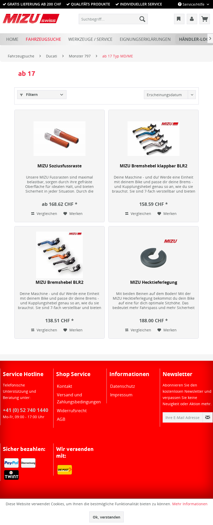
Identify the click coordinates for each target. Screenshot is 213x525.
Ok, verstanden (106, 517)
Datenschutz (122, 386)
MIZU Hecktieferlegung (153, 282)
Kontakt (64, 386)
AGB (61, 419)
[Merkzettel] (179, 19)
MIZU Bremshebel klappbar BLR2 (153, 166)
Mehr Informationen (190, 503)
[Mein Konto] (192, 19)
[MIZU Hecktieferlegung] (153, 255)
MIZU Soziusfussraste (59, 166)
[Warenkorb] (204, 19)
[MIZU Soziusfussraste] (59, 138)
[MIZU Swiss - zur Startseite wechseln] (31, 20)
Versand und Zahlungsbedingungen (79, 398)
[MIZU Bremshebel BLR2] (59, 255)
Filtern (31, 94)
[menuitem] (113, 19)
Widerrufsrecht (72, 411)
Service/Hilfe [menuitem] (193, 4)
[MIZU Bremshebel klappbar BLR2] (153, 138)
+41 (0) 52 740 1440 (25, 410)
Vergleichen (46, 213)
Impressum (121, 395)
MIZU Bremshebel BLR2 (59, 282)
